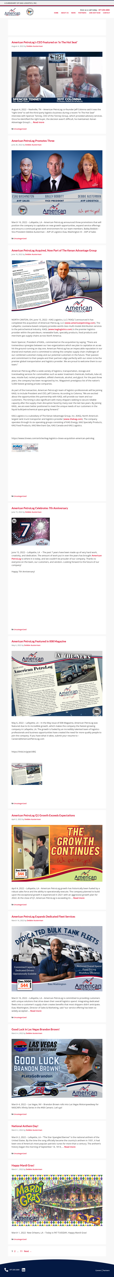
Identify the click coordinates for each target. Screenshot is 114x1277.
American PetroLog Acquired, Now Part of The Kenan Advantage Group (54, 250)
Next (28, 1251)
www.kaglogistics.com (60, 329)
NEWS (73, 13)
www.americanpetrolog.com (80, 322)
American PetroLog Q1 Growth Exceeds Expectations (43, 815)
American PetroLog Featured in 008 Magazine (39, 641)
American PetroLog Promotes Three (33, 140)
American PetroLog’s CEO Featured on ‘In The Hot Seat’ (45, 42)
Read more (38, 122)
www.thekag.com (73, 419)
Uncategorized (20, 129)
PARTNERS (82, 13)
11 (21, 1251)
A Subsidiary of (12, 3)
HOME (56, 13)
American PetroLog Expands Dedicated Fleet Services (43, 916)
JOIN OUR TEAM (94, 13)
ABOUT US (65, 13)
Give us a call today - (95, 10)
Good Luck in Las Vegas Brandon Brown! (36, 1029)
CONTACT (106, 13)
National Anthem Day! (25, 1126)
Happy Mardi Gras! (23, 1165)
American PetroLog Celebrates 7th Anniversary (40, 508)
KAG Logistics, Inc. (28, 3)
